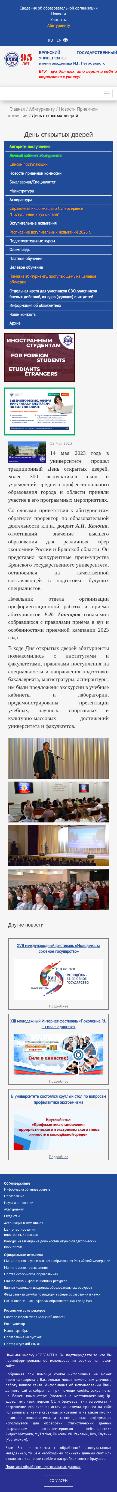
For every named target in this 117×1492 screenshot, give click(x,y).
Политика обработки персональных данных (43, 1466)
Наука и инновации (18, 1203)
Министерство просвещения (26, 1268)
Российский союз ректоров (24, 1310)
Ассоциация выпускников (23, 1223)
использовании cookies (70, 1360)
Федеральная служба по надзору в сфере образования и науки (52, 1294)
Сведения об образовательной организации (59, 8)
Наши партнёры (16, 1330)
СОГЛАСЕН (58, 1480)
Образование (14, 1196)
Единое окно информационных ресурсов (35, 1281)
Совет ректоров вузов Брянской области (34, 1317)
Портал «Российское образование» (31, 1274)
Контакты (58, 19)
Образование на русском (23, 1337)
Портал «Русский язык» (22, 1344)
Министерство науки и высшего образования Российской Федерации (57, 1261)
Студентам (12, 1216)
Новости (58, 13)
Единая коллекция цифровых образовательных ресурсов (48, 1287)
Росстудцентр (14, 1324)
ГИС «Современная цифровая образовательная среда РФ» (48, 1301)
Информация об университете (27, 1189)
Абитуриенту (14, 1209)
